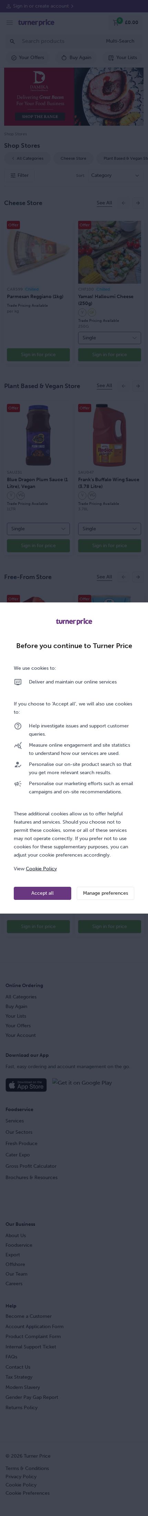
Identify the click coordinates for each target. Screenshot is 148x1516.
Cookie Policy (41, 869)
